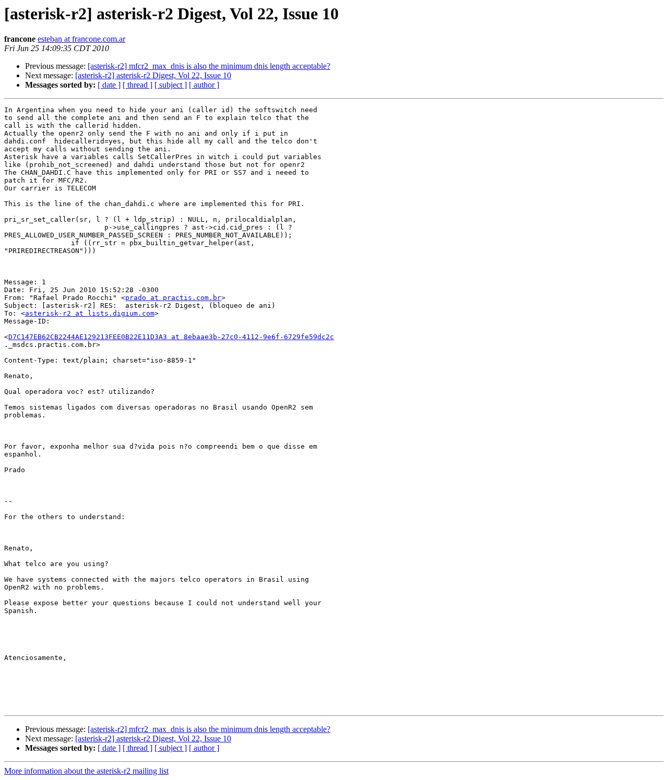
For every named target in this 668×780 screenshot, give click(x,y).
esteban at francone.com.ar (81, 38)
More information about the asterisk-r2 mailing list (86, 770)
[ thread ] (137, 84)
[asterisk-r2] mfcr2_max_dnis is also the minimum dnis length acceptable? (209, 66)
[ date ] (109, 84)
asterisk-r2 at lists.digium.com (89, 313)
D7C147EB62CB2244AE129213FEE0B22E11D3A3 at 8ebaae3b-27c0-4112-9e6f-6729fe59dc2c (171, 337)
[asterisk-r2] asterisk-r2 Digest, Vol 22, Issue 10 (153, 75)
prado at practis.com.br (173, 298)
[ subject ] (170, 84)
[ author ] (204, 84)
